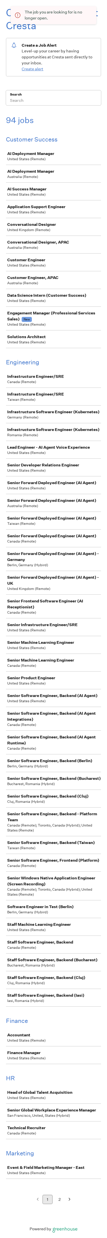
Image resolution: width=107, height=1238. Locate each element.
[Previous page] (38, 1200)
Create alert (32, 69)
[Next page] (69, 1200)
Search (16, 94)
